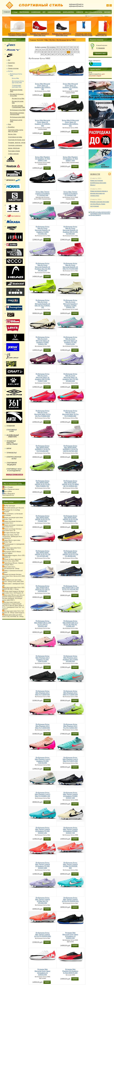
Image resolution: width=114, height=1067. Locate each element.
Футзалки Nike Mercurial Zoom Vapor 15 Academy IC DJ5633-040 (70, 935)
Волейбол (11, 127)
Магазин (107, 12)
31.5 (43, 49)
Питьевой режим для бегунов (14, 508)
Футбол (52, 40)
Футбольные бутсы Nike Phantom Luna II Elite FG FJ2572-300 (70, 759)
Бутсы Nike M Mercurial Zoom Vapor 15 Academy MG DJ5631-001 (70, 123)
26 (61, 47)
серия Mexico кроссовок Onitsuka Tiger (11, 541)
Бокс (9, 124)
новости (95, 174)
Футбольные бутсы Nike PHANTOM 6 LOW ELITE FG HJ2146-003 (70, 587)
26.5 (65, 47)
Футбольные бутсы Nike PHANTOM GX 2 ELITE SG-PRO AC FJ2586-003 (70, 623)
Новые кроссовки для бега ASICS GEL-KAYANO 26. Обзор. (13, 615)
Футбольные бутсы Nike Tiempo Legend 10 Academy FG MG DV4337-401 (42, 830)
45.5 (49, 54)
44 (78, 52)
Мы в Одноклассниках (11, 489)
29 (75, 47)
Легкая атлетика (13, 68)
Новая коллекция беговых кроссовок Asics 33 (11, 529)
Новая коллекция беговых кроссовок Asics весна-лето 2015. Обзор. (13, 576)
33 (53, 49)
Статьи (14, 12)
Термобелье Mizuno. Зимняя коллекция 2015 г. (12, 564)
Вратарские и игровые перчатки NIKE (17, 113)
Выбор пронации (9, 505)
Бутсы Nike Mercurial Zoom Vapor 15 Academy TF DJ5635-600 (42, 123)
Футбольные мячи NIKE (17, 117)
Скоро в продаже (54, 12)
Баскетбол (11, 63)
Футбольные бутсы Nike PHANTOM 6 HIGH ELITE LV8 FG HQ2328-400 (42, 588)
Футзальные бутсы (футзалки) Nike (18, 81)
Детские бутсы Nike (18, 98)
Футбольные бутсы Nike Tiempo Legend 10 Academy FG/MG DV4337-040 (70, 795)
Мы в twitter (8, 491)
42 (65, 52)
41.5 (61, 52)
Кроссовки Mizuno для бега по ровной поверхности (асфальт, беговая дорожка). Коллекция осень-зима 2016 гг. (13, 597)
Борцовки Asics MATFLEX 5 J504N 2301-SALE (39, 34)
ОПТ (44, 12)
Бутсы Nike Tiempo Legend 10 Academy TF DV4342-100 (70, 193)
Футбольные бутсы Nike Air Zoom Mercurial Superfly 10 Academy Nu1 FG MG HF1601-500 (42, 266)
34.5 (63, 49)
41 (58, 52)
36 (73, 49)
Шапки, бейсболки (14, 148)
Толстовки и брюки (14, 151)
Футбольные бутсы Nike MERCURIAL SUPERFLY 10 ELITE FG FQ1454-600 (42, 448)
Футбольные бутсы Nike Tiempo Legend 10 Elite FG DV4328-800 (70, 865)
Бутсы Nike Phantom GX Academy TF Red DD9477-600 (70, 158)
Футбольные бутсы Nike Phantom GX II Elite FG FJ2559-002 (42, 692)
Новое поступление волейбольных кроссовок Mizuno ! (98, 183)
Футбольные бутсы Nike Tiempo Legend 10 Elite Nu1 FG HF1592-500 (42, 900)
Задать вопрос (68, 12)
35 (67, 49)
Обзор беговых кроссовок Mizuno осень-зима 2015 (11, 560)
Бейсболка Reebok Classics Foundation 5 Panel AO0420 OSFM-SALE (17, 35)
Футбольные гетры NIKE (17, 110)
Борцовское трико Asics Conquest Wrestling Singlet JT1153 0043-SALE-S (83, 35)
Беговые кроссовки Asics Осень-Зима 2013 (11, 548)
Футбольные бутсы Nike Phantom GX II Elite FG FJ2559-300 (70, 692)
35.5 (70, 49)
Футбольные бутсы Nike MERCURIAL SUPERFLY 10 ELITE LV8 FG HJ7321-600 (70, 448)
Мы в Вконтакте (9, 493)
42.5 (68, 52)
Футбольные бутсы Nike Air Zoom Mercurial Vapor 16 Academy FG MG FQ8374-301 (70, 340)
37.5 (39, 52)
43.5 (75, 52)
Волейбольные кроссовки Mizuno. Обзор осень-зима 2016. (13, 580)
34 (60, 49)
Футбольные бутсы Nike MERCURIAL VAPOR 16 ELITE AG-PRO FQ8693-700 (42, 483)
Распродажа (24, 12)
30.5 (37, 49)
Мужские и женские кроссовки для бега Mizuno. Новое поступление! (99, 204)
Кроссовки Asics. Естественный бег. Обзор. (11, 567)
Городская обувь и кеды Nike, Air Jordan (15, 130)
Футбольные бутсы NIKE (66, 40)
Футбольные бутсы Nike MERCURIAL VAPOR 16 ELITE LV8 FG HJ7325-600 (42, 553)
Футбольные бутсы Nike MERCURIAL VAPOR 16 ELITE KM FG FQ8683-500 (70, 518)
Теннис (10, 65)
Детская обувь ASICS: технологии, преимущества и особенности (12, 536)
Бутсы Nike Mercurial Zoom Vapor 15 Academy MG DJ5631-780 (43, 86)
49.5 (69, 54)
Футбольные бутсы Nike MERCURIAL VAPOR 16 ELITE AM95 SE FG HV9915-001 (70, 483)
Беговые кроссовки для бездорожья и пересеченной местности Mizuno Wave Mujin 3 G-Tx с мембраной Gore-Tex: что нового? (13, 605)
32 (47, 49)
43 (72, 52)
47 (56, 54)
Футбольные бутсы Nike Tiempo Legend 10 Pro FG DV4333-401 (70, 899)
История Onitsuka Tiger (11, 533)
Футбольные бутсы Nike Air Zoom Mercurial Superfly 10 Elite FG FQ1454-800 (70, 266)
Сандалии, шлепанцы (15, 145)
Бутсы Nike (15, 78)
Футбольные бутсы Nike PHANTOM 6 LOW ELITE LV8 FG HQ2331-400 (42, 623)
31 (40, 49)
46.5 (53, 54)
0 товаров (100, 48)
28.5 (71, 47)
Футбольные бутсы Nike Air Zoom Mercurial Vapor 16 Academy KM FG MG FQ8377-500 (42, 377)
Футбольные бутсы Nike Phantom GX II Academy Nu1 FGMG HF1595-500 (70, 658)
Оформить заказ (100, 53)
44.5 (42, 54)
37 (35, 52)
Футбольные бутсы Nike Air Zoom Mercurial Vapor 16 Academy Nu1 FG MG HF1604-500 (70, 377)
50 (72, 54)
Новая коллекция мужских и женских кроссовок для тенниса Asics (99, 193)
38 (42, 52)
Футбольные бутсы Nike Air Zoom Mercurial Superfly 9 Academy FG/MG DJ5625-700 (70, 303)
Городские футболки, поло (16, 140)
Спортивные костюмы (15, 137)
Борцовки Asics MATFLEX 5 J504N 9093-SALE (61, 34)
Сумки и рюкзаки (13, 154)
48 (63, 54)
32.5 (50, 49)
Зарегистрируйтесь (97, 75)
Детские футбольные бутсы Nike (16, 95)
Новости (79, 12)
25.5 (58, 47)
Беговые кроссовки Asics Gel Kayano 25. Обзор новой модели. (13, 612)
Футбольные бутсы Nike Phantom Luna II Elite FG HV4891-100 (42, 794)
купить (47, 95)
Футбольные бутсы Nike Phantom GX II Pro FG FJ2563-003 (70, 726)
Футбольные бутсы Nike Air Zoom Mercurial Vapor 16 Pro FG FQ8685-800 (70, 413)
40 (52, 52)
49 (65, 54)
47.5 (59, 54)
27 (68, 47)
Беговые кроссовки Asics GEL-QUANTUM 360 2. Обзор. (13, 588)
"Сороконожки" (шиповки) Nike (16, 86)
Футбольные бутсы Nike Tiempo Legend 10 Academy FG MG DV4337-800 (42, 865)
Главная (7, 12)
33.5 (57, 49)
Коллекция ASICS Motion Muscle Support (11, 552)
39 (49, 52)
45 (45, 54)
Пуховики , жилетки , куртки (16, 142)
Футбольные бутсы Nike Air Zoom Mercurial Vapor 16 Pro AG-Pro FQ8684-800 (42, 413)
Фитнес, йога (12, 134)
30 (77, 47)
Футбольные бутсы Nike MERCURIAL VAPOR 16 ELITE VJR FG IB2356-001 (70, 553)
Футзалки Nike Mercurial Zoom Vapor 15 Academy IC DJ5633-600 (42, 971)
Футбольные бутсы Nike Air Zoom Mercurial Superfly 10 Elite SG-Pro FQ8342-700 (42, 303)
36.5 (77, 49)
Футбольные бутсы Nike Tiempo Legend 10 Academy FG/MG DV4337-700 (70, 830)
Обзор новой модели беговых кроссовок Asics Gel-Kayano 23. (13, 592)
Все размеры (51, 47)
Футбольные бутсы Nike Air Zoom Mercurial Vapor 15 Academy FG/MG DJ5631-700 (42, 340)
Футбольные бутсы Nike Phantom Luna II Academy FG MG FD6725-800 (42, 760)
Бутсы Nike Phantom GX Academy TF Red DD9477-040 (42, 158)
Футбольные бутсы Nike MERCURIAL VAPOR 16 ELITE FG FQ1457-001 (42, 518)
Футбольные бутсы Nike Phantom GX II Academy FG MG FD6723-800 (42, 658)
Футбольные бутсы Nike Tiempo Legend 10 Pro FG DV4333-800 (42, 934)
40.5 (55, 52)
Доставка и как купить (93, 12)
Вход (90, 72)
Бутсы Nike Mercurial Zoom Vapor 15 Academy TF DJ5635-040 (70, 86)
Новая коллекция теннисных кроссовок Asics (12, 526)
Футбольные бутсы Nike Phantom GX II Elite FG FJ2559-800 (42, 726)
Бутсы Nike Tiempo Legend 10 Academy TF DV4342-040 (42, 193)
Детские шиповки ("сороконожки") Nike (18, 106)
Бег (9, 60)
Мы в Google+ (8, 487)
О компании (35, 12)
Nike (46, 40)
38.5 (45, 52)
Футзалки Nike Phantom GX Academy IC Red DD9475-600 (70, 971)
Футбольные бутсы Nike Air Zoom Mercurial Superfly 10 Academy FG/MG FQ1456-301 (42, 230)
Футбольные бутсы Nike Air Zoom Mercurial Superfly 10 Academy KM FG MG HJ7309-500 (70, 230)
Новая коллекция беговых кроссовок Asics (11, 522)
